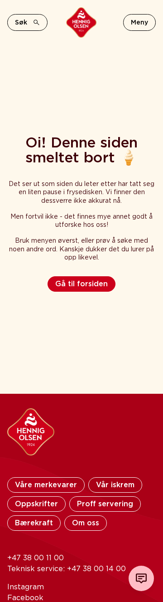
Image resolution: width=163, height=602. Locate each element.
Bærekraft (34, 523)
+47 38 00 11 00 (35, 557)
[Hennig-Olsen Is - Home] (81, 22)
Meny (139, 22)
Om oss (85, 523)
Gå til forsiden (81, 283)
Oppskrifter (36, 503)
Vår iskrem (115, 484)
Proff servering (105, 503)
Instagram (25, 586)
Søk (21, 22)
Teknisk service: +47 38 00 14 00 (66, 568)
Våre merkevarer (46, 484)
